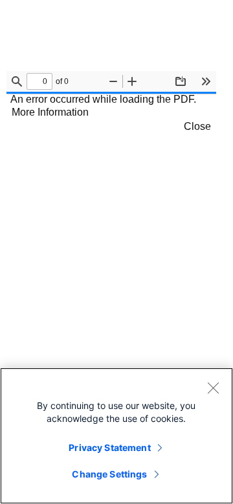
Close (197, 126)
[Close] (212, 387)
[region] (116, 436)
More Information (50, 112)
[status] (39, 81)
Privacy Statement (109, 447)
